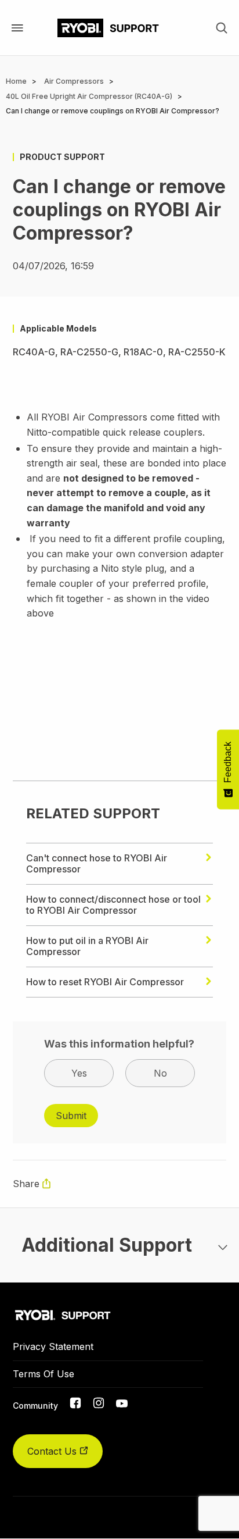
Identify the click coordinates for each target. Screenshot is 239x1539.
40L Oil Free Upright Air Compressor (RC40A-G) (89, 96)
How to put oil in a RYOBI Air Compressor (87, 946)
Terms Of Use (43, 1374)
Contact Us (53, 1451)
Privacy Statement (53, 1346)
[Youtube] (122, 1404)
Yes (79, 1073)
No (160, 1073)
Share (26, 1183)
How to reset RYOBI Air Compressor (105, 982)
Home (16, 81)
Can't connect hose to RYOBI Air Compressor (96, 863)
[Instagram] (98, 1405)
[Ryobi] (108, 28)
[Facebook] (75, 1405)
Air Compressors (74, 81)
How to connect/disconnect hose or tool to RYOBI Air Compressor (113, 904)
